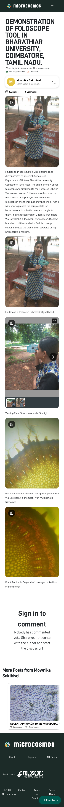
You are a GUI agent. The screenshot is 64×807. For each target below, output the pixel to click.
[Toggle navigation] (52, 6)
